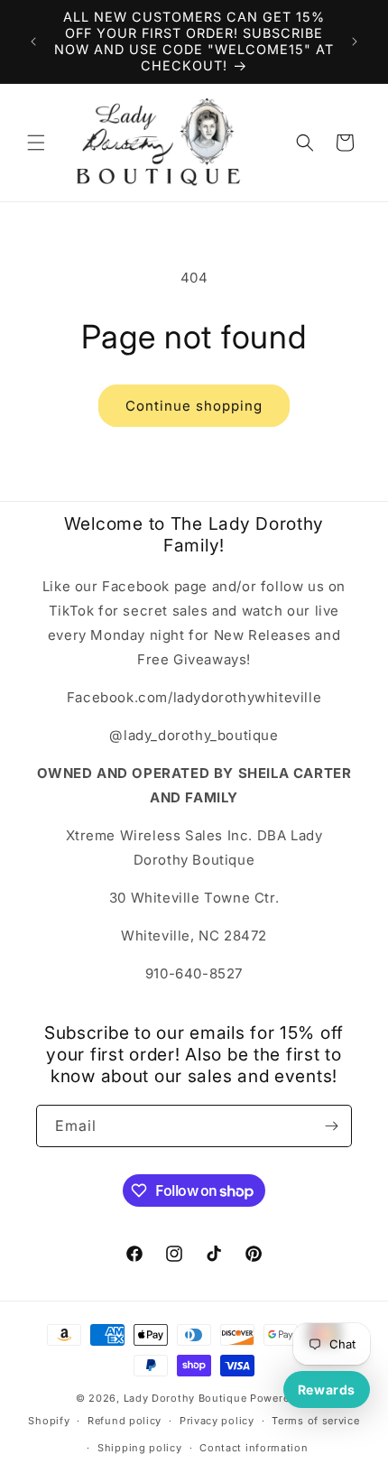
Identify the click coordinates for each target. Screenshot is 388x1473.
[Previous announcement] (33, 41)
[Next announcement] (354, 41)
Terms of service (315, 1420)
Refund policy (125, 1420)
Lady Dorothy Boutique (185, 1398)
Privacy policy (217, 1420)
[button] (36, 142)
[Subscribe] (331, 1126)
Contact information (253, 1447)
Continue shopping (194, 405)
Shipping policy (139, 1447)
